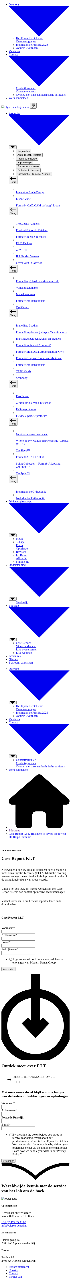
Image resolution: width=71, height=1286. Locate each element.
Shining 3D (22, 561)
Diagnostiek (23, 151)
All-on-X (21, 558)
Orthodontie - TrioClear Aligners (33, 174)
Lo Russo (21, 555)
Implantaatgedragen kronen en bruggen (38, 338)
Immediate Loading (27, 325)
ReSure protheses (26, 409)
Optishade (22, 548)
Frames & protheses (28, 166)
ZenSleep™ (23, 450)
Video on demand (26, 646)
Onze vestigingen (26, 41)
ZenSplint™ (23, 473)
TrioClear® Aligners (28, 223)
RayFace (21, 551)
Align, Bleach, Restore (29, 155)
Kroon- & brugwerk (27, 158)
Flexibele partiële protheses (31, 415)
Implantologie (24, 162)
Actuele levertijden (27, 47)
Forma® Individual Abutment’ (33, 345)
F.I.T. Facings (24, 243)
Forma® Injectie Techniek (31, 236)
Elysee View (23, 198)
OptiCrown (22, 307)
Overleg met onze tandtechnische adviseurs (41, 94)
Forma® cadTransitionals (30, 300)
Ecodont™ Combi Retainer (32, 230)
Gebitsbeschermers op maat (32, 434)
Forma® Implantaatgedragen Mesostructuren (41, 332)
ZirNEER (21, 249)
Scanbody (21, 377)
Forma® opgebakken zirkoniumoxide (37, 281)
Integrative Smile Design (30, 192)
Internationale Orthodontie (31, 491)
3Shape (20, 542)
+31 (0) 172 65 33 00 (13, 1222)
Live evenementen (26, 649)
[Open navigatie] (33, 106)
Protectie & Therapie (28, 170)
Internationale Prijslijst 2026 (32, 44)
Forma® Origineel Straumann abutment (39, 358)
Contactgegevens (26, 91)
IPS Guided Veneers (27, 256)
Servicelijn (22, 602)
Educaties (14, 830)
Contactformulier (26, 88)
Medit (19, 538)
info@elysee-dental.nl (14, 1225)
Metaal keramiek (25, 294)
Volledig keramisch (27, 287)
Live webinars (24, 652)
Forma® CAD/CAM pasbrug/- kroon (38, 205)
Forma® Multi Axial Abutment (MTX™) (40, 351)
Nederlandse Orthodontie (30, 498)
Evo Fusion (22, 396)
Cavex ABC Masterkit (29, 262)
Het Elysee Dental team (29, 38)
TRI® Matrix (23, 371)
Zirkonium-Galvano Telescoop (33, 402)
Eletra (19, 545)
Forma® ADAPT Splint (30, 457)
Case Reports (23, 642)
